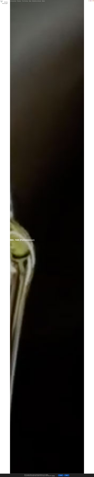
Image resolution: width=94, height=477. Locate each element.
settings (53, 475)
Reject (67, 475)
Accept (61, 475)
